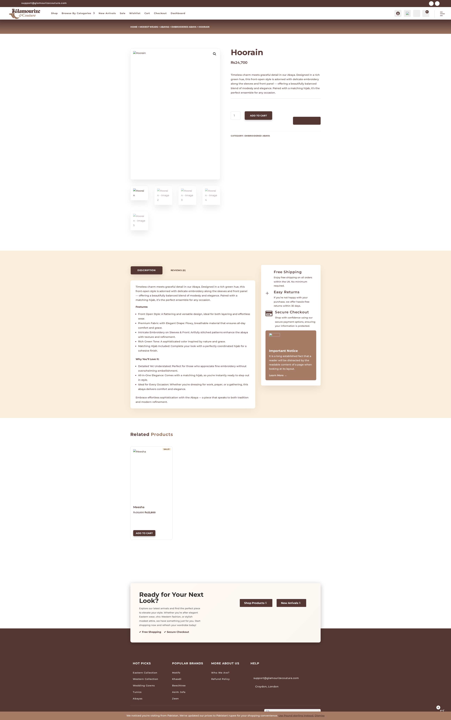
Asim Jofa (179, 692)
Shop (54, 13)
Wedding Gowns (144, 685)
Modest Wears (149, 27)
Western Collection (145, 679)
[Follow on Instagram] (437, 3)
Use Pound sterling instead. (296, 715)
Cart (147, 13)
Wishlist (135, 13)
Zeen (175, 698)
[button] (214, 54)
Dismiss (320, 715)
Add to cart (258, 115)
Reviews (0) (178, 270)
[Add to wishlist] (134, 450)
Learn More (278, 375)
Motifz (176, 672)
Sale (122, 13)
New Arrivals (107, 13)
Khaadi (176, 679)
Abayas (164, 27)
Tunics (137, 692)
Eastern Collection (145, 672)
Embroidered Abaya (183, 27)
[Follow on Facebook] (431, 3)
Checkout (160, 13)
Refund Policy (220, 679)
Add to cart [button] (144, 533)
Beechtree (179, 685)
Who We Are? (220, 672)
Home (133, 27)
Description (146, 270)
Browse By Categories (76, 13)
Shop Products (254, 603)
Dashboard (178, 13)
